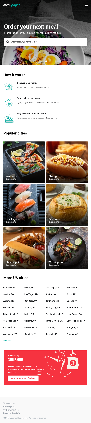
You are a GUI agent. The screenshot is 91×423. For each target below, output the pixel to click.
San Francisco (51, 185)
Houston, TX (73, 287)
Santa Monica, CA (54, 321)
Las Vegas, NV (31, 294)
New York (7, 142)
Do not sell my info (11, 413)
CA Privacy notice (11, 410)
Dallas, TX (29, 314)
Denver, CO (8, 307)
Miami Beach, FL (11, 314)
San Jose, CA (30, 301)
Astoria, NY (8, 301)
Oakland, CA (30, 321)
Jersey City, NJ (53, 307)
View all (7, 340)
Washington (50, 228)
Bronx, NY (71, 294)
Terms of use (9, 403)
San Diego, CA (52, 287)
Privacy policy (9, 406)
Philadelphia (7, 228)
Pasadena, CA (31, 327)
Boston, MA (51, 294)
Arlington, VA (73, 327)
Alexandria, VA (10, 334)
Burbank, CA (51, 334)
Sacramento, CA (74, 307)
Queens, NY (72, 301)
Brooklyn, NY (9, 287)
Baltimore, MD (52, 301)
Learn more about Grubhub (23, 378)
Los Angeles (7, 185)
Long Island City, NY (76, 321)
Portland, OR (9, 327)
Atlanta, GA (29, 307)
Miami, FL (28, 287)
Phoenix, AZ (72, 334)
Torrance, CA (52, 327)
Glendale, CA (30, 334)
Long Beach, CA (74, 314)
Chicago (49, 142)
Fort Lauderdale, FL (55, 314)
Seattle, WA (9, 294)
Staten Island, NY (11, 321)
